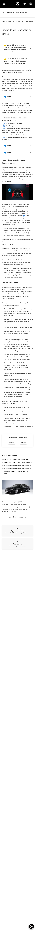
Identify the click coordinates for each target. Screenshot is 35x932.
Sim (10, 442)
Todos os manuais (7, 21)
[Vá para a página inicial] (17, 4)
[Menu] (3, 4)
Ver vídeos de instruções (17, 517)
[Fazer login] (31, 4)
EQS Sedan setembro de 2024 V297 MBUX (19, 21)
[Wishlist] (24, 3)
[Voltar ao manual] (4, 12)
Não (22, 442)
